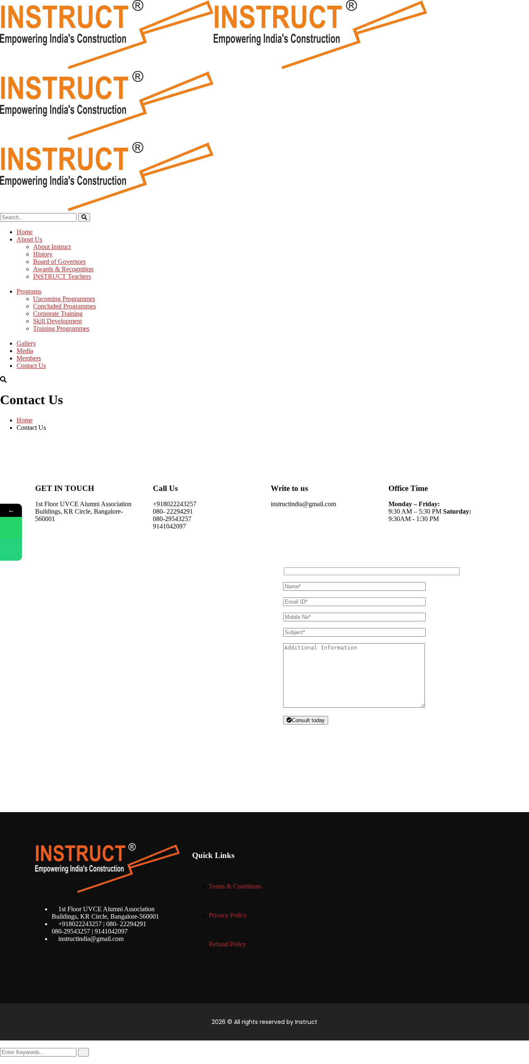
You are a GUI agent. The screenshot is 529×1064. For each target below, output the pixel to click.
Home (25, 420)
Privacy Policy (228, 915)
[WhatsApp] (11, 528)
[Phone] (11, 550)
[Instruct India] (107, 67)
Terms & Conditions (235, 886)
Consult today (308, 720)
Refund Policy (227, 944)
